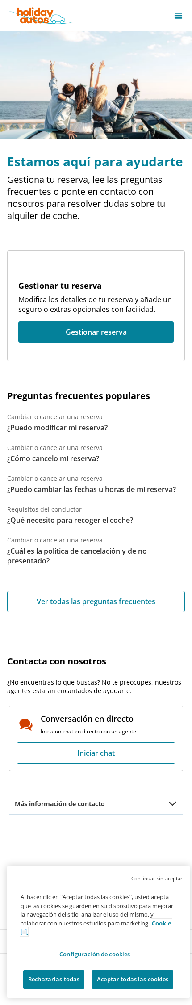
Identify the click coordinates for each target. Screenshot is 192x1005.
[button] (178, 15)
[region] (98, 932)
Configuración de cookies (94, 954)
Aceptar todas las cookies (132, 979)
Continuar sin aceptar (157, 878)
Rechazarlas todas (53, 979)
